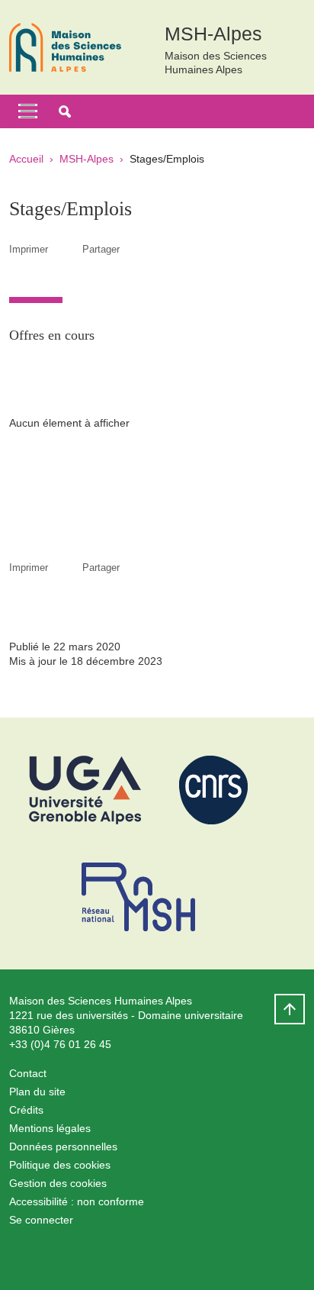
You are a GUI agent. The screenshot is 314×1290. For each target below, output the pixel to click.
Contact (27, 1073)
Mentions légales (50, 1128)
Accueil (26, 159)
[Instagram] (97, 1256)
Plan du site (37, 1091)
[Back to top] (289, 1009)
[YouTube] (135, 1256)
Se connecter (41, 1220)
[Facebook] (21, 1256)
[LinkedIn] (173, 1256)
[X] (59, 1256)
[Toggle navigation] (27, 111)
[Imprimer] (65, 249)
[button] (64, 111)
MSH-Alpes (86, 159)
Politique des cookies (60, 1165)
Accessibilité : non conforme (76, 1201)
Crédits (26, 1110)
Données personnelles (63, 1146)
